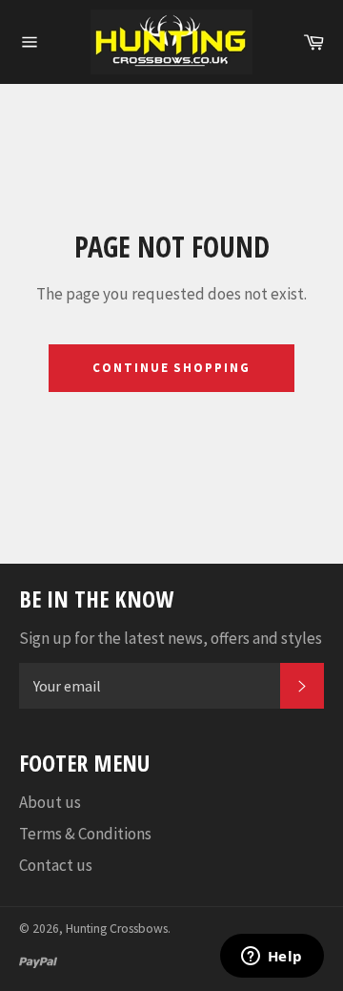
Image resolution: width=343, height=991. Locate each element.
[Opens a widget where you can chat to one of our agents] (271, 957)
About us (50, 802)
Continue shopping (171, 368)
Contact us (55, 865)
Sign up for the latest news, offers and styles (170, 638)
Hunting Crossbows (117, 928)
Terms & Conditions (85, 833)
